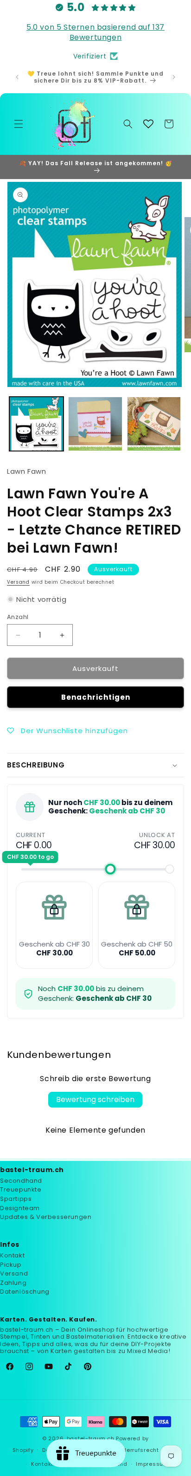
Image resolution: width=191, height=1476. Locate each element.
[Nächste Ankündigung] (174, 77)
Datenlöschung (25, 1291)
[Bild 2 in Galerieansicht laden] (95, 424)
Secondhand (21, 1180)
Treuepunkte (21, 1189)
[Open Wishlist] (148, 124)
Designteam (20, 1208)
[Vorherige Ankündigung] (17, 77)
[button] (18, 124)
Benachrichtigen (95, 697)
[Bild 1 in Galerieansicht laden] (36, 424)
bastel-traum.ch (91, 1438)
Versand (18, 582)
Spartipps (16, 1198)
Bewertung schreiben (95, 1099)
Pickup (11, 1264)
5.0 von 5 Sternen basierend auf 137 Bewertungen (95, 32)
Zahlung (13, 1282)
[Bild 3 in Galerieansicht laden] (154, 424)
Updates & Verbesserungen (45, 1216)
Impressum (152, 1464)
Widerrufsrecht (137, 1450)
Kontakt (12, 1255)
